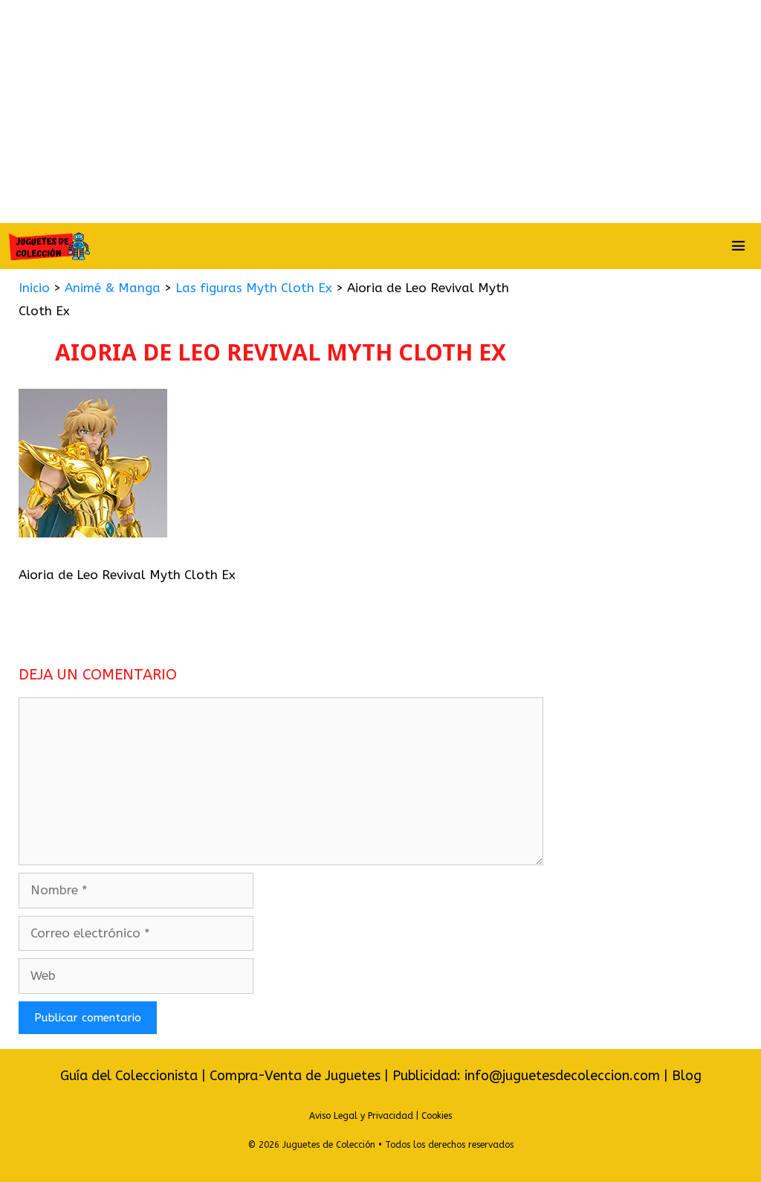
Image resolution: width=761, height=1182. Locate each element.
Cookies (436, 1116)
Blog (687, 1076)
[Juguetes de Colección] (49, 246)
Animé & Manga (113, 287)
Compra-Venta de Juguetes (295, 1076)
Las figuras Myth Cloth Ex (253, 287)
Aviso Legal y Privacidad (361, 1116)
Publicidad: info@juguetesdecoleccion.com (528, 1076)
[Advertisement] (380, 111)
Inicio (34, 287)
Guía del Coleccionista (129, 1076)
